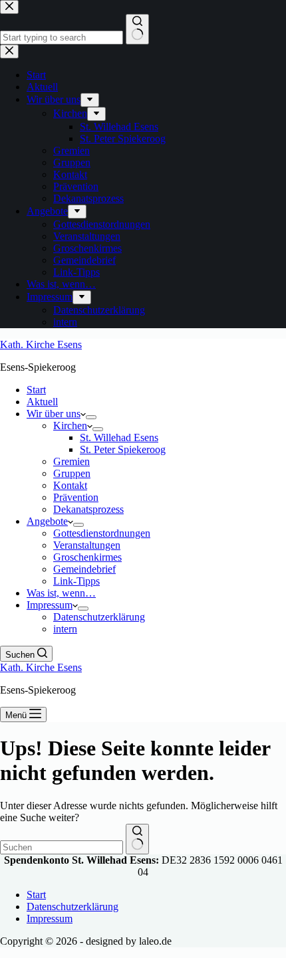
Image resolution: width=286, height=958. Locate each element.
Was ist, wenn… (61, 593)
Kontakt (70, 485)
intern (65, 628)
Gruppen (71, 473)
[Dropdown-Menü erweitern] (91, 417)
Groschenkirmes (87, 557)
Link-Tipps (76, 581)
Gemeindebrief (84, 569)
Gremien (71, 461)
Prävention (75, 497)
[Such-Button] (137, 839)
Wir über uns (53, 413)
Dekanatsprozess (88, 509)
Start (36, 389)
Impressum (49, 605)
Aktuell (42, 401)
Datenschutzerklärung (99, 617)
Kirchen (70, 425)
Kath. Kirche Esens (41, 344)
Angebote (47, 521)
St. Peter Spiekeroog (123, 449)
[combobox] (61, 847)
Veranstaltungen (86, 545)
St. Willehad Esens (119, 437)
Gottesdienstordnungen (101, 533)
